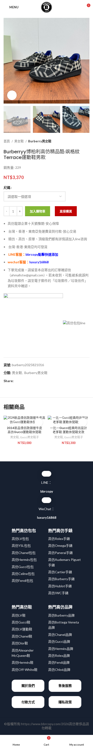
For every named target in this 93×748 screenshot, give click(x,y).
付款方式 (28, 702)
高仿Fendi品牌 (59, 662)
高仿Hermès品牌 (60, 649)
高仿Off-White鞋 (24, 670)
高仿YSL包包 (21, 546)
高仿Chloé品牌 (59, 670)
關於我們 (28, 685)
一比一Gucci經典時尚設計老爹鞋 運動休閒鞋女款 (68, 430)
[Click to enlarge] (12, 95)
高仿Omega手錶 (60, 546)
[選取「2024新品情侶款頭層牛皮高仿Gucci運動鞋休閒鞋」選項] (39, 422)
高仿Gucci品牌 (59, 641)
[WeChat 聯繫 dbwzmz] (46, 500)
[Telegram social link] (39, 381)
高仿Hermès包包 (24, 560)
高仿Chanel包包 (24, 553)
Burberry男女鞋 (39, 141)
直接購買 (66, 211)
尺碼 (7, 187)
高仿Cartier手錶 (60, 572)
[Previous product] (77, 141)
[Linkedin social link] (34, 381)
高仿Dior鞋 (20, 643)
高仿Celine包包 (23, 574)
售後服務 (65, 685)
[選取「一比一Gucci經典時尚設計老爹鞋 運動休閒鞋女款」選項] (83, 422)
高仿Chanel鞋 (22, 636)
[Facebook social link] (17, 381)
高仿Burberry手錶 (61, 579)
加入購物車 (37, 211)
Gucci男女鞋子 (29, 437)
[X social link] (23, 381)
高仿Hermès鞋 (22, 662)
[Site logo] (46, 7)
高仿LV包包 (20, 539)
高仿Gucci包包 (23, 567)
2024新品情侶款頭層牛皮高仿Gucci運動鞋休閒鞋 (24, 430)
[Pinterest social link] (28, 381)
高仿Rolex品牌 (59, 655)
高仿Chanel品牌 (60, 635)
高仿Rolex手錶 (59, 539)
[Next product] (87, 141)
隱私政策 (65, 702)
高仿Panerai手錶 (60, 553)
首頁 (7, 141)
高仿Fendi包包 (22, 580)
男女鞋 (19, 141)
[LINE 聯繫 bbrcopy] (46, 474)
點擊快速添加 (42, 254)
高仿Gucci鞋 (21, 622)
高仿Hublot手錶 (60, 586)
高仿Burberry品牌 (61, 615)
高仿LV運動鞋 (22, 629)
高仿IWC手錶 (58, 593)
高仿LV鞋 (19, 615)
